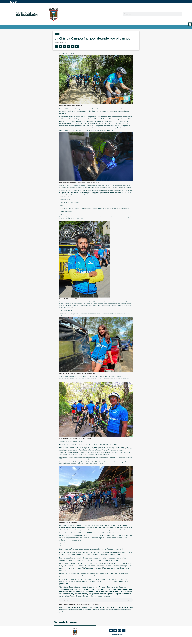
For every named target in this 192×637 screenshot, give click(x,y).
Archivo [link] (57, 34)
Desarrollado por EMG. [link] (117, 634)
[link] (190, 24)
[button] (56, 46)
